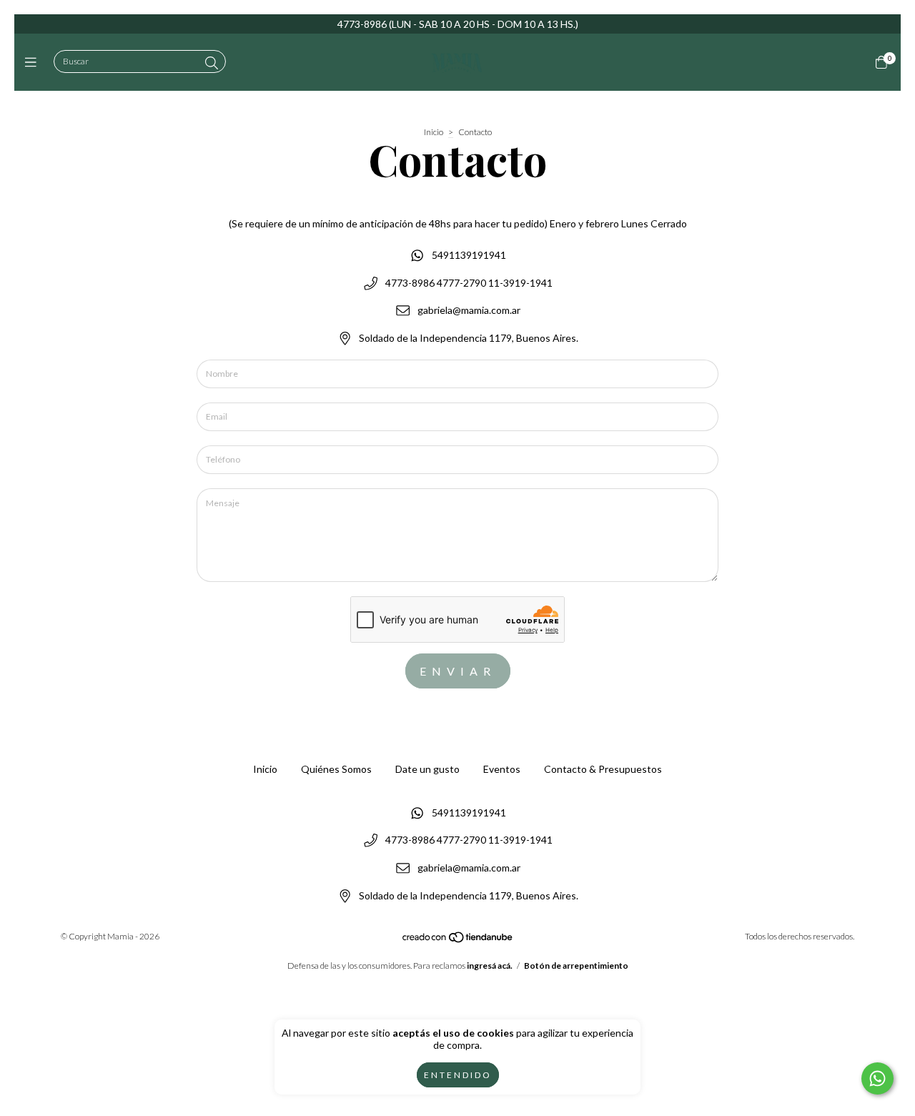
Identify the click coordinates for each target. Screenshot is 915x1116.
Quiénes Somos (336, 769)
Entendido (458, 1075)
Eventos (501, 769)
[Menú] (34, 62)
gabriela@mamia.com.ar (468, 311)
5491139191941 (469, 255)
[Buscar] (211, 62)
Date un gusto (427, 769)
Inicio (433, 132)
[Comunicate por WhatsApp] (877, 1078)
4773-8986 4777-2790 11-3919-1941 (469, 283)
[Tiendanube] (458, 940)
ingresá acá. (490, 965)
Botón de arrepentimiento (576, 965)
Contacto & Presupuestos (603, 769)
